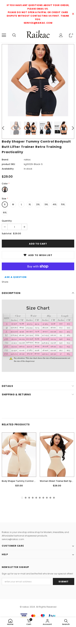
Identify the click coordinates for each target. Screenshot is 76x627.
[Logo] (38, 35)
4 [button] (33, 498)
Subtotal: (7, 233)
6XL (5, 212)
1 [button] (22, 498)
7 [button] (43, 498)
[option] (38, 80)
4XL (55, 204)
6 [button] (40, 498)
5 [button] (36, 498)
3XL (46, 204)
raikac (27, 159)
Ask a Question (16, 277)
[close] (73, 14)
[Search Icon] (14, 35)
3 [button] (29, 498)
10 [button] (54, 498)
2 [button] (26, 498)
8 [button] (47, 498)
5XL (63, 204)
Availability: (8, 168)
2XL (38, 204)
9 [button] (50, 498)
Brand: (5, 159)
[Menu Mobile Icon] (4, 35)
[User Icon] (61, 35)
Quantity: (7, 220)
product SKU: (8, 164)
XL (30, 204)
